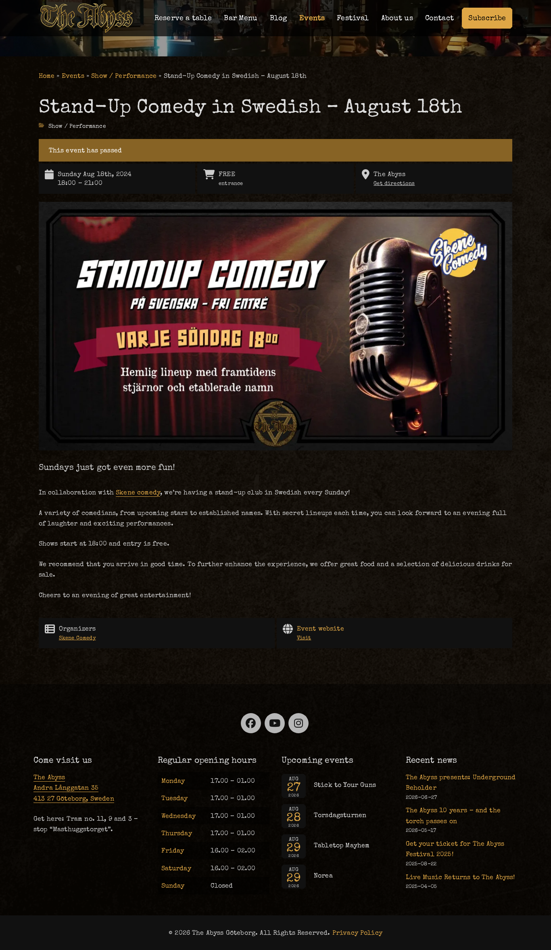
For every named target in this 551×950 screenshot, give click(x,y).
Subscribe (487, 18)
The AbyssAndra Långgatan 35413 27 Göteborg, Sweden (73, 788)
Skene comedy (138, 492)
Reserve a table (183, 18)
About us (397, 18)
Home (47, 76)
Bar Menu (240, 18)
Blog (279, 18)
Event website (320, 632)
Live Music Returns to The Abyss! (460, 877)
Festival (353, 18)
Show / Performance (124, 76)
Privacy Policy (357, 933)
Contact (439, 18)
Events (312, 18)
